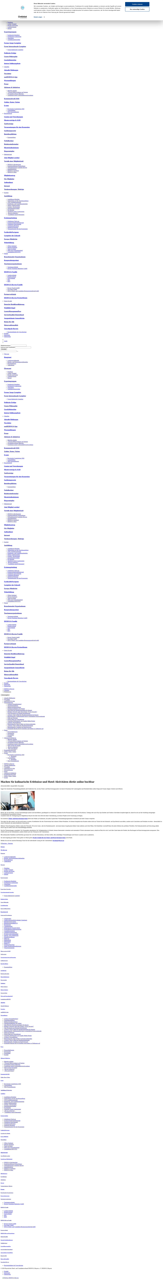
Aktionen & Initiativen (12, 87)
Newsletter (7, 73)
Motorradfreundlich (11, 325)
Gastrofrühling (11, 110)
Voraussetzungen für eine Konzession (17, 127)
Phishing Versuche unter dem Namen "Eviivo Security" (22, 712)
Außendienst (8, 182)
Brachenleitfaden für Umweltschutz (16, 332)
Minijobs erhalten (12, 90)
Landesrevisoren (11, 27)
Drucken (10, 843)
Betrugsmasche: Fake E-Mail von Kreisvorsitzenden (21, 724)
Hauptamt (7, 357)
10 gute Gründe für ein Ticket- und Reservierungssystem (49, 837)
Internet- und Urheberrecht (11, 935)
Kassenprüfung (11, 137)
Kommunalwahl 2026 (11, 99)
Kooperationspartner (11, 260)
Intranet (9, 28)
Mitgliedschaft (8, 154)
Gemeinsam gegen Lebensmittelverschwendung (20, 95)
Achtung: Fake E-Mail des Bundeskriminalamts (20, 725)
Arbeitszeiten (7, 918)
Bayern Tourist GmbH (13, 288)
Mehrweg (6, 938)
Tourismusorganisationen (13, 264)
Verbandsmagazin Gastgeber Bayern (17, 167)
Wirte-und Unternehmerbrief (15, 250)
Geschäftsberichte (10, 60)
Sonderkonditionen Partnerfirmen (16, 166)
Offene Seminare (12, 246)
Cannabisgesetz (8, 926)
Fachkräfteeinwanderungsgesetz (12, 929)
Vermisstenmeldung (12, 705)
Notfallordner (9, 141)
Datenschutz (7, 336)
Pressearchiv (10, 733)
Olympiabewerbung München (15, 94)
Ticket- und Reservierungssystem (18, 818)
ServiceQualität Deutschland (14, 315)
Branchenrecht (8, 113)
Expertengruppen (10, 32)
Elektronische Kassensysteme (12, 928)
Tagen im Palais (11, 249)
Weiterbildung (9, 242)
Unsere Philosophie (10, 56)
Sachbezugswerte (10, 131)
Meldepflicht (7, 940)
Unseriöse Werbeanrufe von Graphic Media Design (21, 721)
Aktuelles (6, 66)
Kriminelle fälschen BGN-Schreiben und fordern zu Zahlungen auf (25, 728)
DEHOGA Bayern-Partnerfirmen (15, 298)
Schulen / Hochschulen (13, 207)
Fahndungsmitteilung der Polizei (16, 708)
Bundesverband (11, 276)
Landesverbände (11, 275)
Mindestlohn (7, 941)
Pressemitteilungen (12, 731)
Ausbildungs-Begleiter (13, 199)
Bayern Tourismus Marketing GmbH (17, 268)
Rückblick (13, 756)
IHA (8, 280)
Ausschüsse (10, 38)
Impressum (7, 335)
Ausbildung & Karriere (6, 1090)
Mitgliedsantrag (9, 175)
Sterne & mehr (8, 301)
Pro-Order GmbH (12, 289)
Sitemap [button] (3, 846)
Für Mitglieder (9, 179)
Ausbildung (8, 196)
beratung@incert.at (58, 840)
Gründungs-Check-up (13, 221)
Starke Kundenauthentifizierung (12, 946)
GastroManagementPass (12, 311)
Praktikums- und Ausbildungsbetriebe (17, 204)
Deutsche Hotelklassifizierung (14, 304)
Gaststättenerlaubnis (9, 931)
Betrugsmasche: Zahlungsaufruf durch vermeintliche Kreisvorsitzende (26, 716)
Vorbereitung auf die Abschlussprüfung (17, 201)
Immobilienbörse (11, 169)
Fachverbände (11, 278)
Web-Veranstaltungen (13, 112)
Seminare (3, 983)
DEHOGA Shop (11, 172)
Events (6, 105)
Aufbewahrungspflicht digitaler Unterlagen (15, 920)
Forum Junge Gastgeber (12, 43)
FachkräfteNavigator (11, 232)
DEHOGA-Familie (10, 272)
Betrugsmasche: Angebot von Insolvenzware (19, 727)
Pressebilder (10, 735)
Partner (6, 253)
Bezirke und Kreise (12, 25)
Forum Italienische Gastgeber (15, 49)
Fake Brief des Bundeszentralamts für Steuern (19, 710)
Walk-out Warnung (12, 718)
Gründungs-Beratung (13, 226)
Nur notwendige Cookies (137, 9)
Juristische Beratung (12, 227)
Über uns (6, 354)
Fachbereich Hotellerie (13, 35)
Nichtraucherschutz (9, 944)
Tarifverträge (8, 124)
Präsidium (10, 22)
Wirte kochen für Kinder (14, 745)
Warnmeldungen (10, 80)
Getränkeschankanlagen (10, 932)
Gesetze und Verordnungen (13, 117)
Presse (6, 84)
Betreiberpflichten (10, 134)
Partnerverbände (10, 294)
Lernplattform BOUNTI (13, 252)
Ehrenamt (7, 368)
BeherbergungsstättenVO (11, 923)
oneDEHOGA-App (10, 77)
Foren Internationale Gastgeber (15, 46)
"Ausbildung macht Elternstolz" (16, 214)
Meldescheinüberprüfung (14, 707)
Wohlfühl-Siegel (9, 308)
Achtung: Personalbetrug (14, 722)
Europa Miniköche (10, 239)
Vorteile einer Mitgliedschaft (13, 161)
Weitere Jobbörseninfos (13, 205)
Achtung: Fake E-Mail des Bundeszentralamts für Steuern (22, 715)
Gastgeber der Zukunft (12, 235)
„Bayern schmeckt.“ (12, 213)
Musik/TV (7, 943)
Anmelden (3, 349)
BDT (8, 281)
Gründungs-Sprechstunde (14, 224)
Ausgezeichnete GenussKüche (14, 318)
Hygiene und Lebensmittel (11, 934)
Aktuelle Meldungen (11, 70)
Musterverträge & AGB (12, 120)
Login (5, 341)
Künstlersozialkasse (9, 937)
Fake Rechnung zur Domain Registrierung (18, 713)
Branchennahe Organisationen (14, 257)
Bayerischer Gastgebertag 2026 (15, 109)
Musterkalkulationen (11, 148)
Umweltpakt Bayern (11, 329)
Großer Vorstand (11, 24)
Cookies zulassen (137, 4)
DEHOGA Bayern (9, 764)
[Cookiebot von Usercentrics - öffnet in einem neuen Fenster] (22, 17)
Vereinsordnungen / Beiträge (14, 189)
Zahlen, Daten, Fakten (12, 102)
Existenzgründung (10, 218)
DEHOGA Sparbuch (13, 170)
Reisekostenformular (11, 144)
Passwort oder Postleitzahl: (8, 347)
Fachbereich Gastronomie (14, 36)
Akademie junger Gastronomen (15, 211)
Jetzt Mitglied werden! (12, 158)
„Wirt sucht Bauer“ (12, 748)
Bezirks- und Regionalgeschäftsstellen (17, 362)
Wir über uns (4, 850)
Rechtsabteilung (11, 363)
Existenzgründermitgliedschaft (15, 222)
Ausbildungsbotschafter (13, 39)
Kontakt (6, 333)
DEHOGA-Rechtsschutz (14, 164)
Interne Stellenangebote (12, 63)
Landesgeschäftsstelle (13, 360)
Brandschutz (7, 924)
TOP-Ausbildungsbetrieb (14, 202)
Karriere (6, 192)
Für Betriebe (10, 210)
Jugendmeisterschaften (13, 208)
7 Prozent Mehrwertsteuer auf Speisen (17, 92)
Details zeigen (38, 17)
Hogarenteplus (9, 151)
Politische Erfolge (10, 53)
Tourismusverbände (12, 267)
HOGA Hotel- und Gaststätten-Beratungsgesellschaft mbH (23, 291)
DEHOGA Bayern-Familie (13, 285)
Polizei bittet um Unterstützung (15, 719)
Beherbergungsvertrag (10, 921)
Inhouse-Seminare (12, 247)
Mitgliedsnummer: (5, 345)
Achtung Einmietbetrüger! (14, 704)
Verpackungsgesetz (9, 947)
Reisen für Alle (9, 322)
